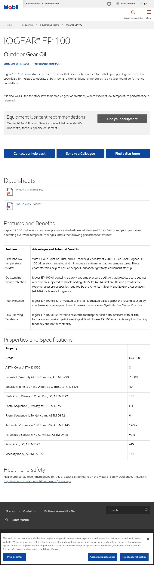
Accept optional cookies (102, 557)
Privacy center (15, 557)
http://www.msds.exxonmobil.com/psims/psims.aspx (37, 481)
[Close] (148, 539)
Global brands (52, 3)
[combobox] (128, 510)
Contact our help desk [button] (30, 153)
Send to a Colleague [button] (80, 153)
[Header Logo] (11, 4)
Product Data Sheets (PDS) (47, 63)
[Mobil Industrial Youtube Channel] (109, 4)
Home (9, 24)
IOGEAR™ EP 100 (74, 24)
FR (141, 3)
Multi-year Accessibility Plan (59, 511)
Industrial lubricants (49, 24)
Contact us (29, 511)
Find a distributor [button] (127, 153)
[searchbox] (124, 510)
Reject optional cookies (134, 557)
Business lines (33, 3)
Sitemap (10, 511)
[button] (148, 16)
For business (27, 24)
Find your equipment (122, 119)
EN (145, 3)
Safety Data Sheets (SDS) (16, 63)
